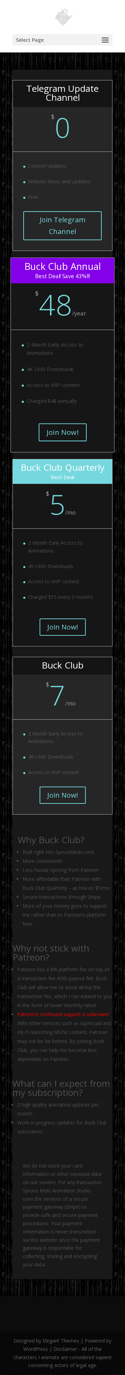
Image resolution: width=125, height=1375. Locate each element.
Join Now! (63, 432)
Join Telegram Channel (62, 225)
